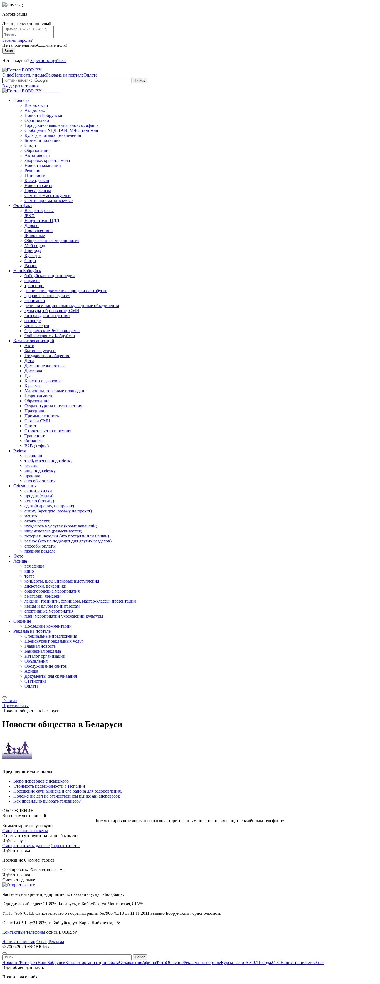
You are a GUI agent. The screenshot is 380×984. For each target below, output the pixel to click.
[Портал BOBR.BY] (22, 70)
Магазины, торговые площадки (54, 390)
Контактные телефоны (23, 932)
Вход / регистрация (20, 85)
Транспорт (34, 435)
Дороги (31, 225)
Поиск (140, 80)
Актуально (34, 110)
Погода (268, 962)
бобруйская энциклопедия (49, 275)
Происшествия (38, 230)
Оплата (90, 75)
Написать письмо (29, 75)
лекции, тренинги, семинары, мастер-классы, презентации (80, 601)
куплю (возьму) (39, 501)
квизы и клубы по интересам (52, 606)
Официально (36, 120)
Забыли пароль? (17, 40)
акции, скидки (38, 491)
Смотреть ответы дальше (26, 845)
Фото (18, 556)
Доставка (33, 370)
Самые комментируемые (47, 195)
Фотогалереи (36, 325)
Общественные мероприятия (51, 240)
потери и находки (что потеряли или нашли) (66, 536)
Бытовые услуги (40, 350)
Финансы (33, 440)
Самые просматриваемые (48, 200)
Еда (27, 375)
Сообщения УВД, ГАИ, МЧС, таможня (61, 130)
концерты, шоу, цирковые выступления (61, 581)
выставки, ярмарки (42, 596)
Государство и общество (47, 355)
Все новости (36, 105)
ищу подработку (40, 470)
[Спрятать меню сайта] (4, 953)
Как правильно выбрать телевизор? (47, 801)
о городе (32, 320)
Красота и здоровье (42, 380)
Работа (19, 450)
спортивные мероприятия (48, 611)
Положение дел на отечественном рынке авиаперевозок (66, 796)
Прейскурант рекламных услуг (53, 641)
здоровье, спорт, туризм (47, 295)
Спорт (30, 145)
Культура (32, 255)
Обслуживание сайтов (45, 666)
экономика (34, 300)
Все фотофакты (39, 210)
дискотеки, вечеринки (45, 586)
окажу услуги (37, 521)
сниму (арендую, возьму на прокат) (58, 511)
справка (32, 280)
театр (29, 576)
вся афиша (34, 566)
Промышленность (41, 415)
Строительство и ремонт (47, 430)
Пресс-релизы (37, 190)
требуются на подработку (48, 460)
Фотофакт (22, 205)
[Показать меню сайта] (4, 697)
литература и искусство (47, 315)
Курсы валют (239, 962)
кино (29, 571)
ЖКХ (29, 215)
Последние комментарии (48, 626)
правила (32, 475)
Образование (36, 150)
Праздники (35, 410)
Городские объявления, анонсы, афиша (61, 125)
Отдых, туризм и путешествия (53, 405)
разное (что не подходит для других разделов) (68, 541)
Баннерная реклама (42, 651)
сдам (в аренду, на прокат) (49, 506)
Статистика (35, 681)
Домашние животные (44, 365)
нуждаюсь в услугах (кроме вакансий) (60, 526)
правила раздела (39, 551)
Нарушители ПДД (41, 220)
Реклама (56, 941)
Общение (22, 621)
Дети (29, 360)
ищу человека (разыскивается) (53, 531)
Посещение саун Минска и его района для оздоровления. (67, 791)
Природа (32, 250)
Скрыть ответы (65, 845)
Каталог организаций (33, 340)
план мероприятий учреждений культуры (63, 616)
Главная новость (40, 646)
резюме (31, 465)
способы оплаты (40, 481)
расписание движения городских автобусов (65, 290)
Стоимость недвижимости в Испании (49, 786)
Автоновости (37, 155)
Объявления (24, 486)
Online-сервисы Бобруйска (49, 335)
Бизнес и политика (42, 140)
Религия (32, 170)
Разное (30, 265)
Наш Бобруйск (27, 270)
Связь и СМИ (37, 420)
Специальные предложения (50, 636)
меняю (30, 516)
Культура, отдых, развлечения (52, 135)
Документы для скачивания (50, 676)
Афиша (20, 561)
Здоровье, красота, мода (47, 160)
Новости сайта (38, 185)
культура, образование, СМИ (51, 310)
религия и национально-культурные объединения (71, 305)
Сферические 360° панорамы (52, 330)
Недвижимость (38, 395)
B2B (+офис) (36, 445)
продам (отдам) (38, 496)
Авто (29, 345)
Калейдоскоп (36, 180)
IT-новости (34, 175)
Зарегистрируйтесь (48, 60)
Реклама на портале (64, 75)
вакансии (33, 455)
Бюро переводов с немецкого (41, 781)
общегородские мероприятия (52, 591)
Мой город (34, 245)
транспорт (34, 285)
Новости (21, 100)
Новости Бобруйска (43, 115)
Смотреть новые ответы (25, 830)
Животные (34, 235)
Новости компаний (42, 165)
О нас (7, 75)
